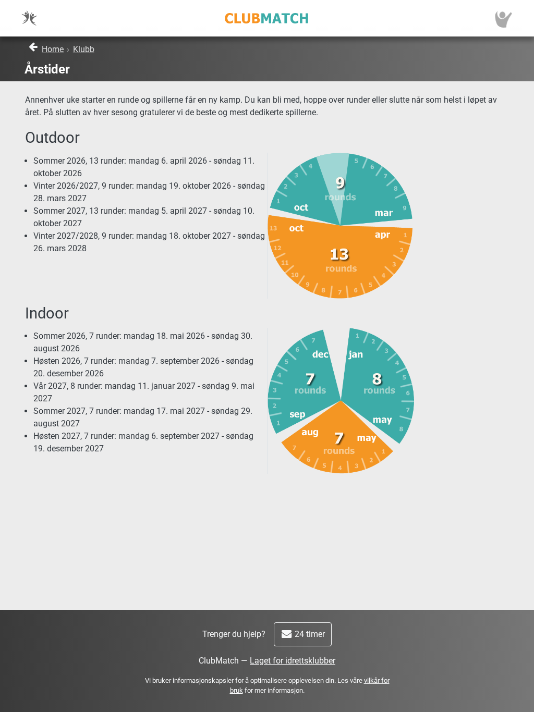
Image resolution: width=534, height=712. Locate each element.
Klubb (83, 49)
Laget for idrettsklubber (292, 661)
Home (53, 49)
